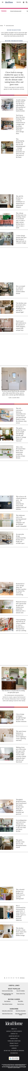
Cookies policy (14, 1045)
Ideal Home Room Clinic (7, 1013)
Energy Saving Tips (20, 993)
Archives (22, 978)
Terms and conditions (14, 1041)
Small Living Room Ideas (7, 990)
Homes (1, 25)
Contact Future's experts (14, 1031)
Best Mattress (7, 1001)
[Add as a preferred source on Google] (14, 1058)
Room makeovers (10, 25)
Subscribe (19, 2)
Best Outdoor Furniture (7, 1004)
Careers (14, 1048)
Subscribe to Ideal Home (7, 1010)
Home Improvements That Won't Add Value (7, 994)
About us (14, 1028)
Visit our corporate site (20, 1065)
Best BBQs (20, 1001)
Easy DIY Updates (21, 990)
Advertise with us (14, 1036)
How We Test (14, 1038)
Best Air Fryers (20, 1004)
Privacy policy (14, 1043)
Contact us (14, 1033)
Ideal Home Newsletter (21, 1010)
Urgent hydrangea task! (15, 11)
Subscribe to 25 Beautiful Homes (20, 1014)
